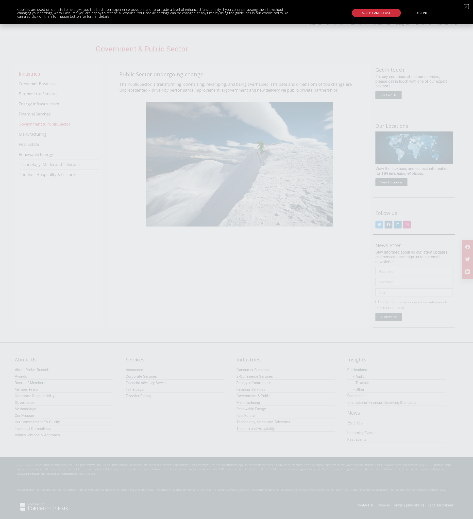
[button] (466, 7)
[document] (236, 259)
